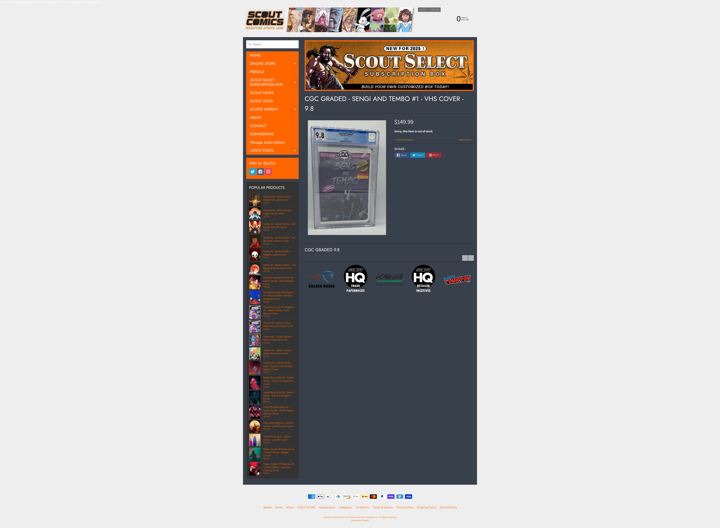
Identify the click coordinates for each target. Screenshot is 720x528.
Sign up (435, 9)
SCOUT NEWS (262, 93)
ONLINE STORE (274, 64)
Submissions (327, 507)
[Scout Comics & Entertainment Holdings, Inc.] (329, 20)
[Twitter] (252, 171)
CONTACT (258, 126)
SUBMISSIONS (262, 134)
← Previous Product (403, 139)
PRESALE (257, 72)
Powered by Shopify (360, 520)
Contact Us (362, 507)
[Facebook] (260, 171)
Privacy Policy (404, 507)
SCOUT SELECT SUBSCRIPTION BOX (274, 82)
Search (267, 507)
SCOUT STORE (306, 507)
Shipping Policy (426, 507)
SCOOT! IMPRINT (274, 110)
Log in (423, 9)
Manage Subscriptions (267, 142)
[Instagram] (268, 171)
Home (279, 507)
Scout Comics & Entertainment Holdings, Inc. (358, 517)
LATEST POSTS (274, 151)
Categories (345, 507)
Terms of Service (383, 507)
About (290, 507)
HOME (255, 55)
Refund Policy (448, 507)
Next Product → (466, 139)
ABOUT (256, 117)
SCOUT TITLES (261, 101)
